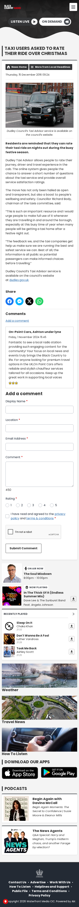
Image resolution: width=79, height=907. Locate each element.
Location (13, 420)
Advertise (38, 882)
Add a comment (17, 321)
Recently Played (16, 614)
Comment (14, 457)
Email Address (17, 438)
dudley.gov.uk (19, 280)
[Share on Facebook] (10, 301)
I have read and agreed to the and (38, 516)
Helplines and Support (52, 887)
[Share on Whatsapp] (39, 301)
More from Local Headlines (52, 67)
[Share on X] (29, 301)
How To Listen (20, 887)
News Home (19, 67)
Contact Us (17, 882)
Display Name (17, 401)
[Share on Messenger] (19, 301)
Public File (20, 891)
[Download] (73, 599)
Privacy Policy (39, 895)
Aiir (73, 901)
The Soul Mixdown (38, 574)
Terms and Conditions (49, 891)
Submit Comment (23, 548)
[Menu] (73, 7)
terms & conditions (40, 518)
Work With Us (60, 882)
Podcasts (16, 788)
